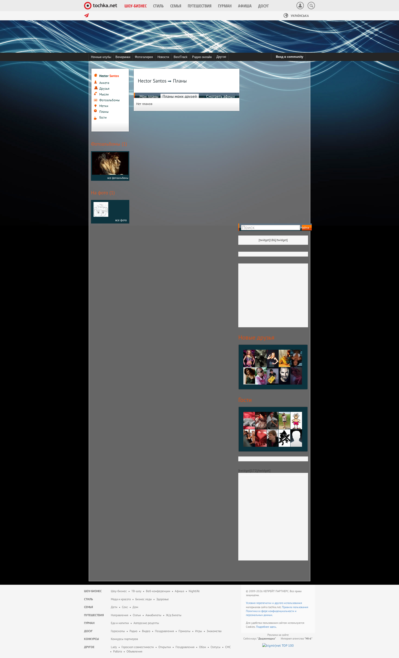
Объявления (134, 651)
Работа (117, 651)
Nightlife (194, 591)
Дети (114, 607)
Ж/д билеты (173, 615)
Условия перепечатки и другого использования (274, 603)
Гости (103, 117)
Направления (119, 615)
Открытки (164, 647)
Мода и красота (121, 599)
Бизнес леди (143, 599)
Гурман (89, 623)
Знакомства (214, 631)
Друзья (104, 88)
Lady (114, 647)
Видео (146, 631)
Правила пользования (295, 607)
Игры (198, 631)
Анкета (104, 83)
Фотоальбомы (109, 100)
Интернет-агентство (296, 638)
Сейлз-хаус (259, 638)
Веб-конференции (158, 591)
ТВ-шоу (136, 591)
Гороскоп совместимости (137, 647)
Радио (133, 631)
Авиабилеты (153, 615)
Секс (125, 607)
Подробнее (263, 626)
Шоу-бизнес (93, 591)
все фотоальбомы (117, 178)
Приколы (184, 631)
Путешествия (94, 615)
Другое (221, 56)
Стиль (88, 599)
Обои (202, 647)
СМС (228, 647)
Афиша (179, 591)
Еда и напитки (120, 623)
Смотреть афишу (220, 96)
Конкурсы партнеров (124, 639)
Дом (135, 607)
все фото (121, 220)
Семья (88, 607)
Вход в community (289, 56)
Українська (299, 16)
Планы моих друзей (180, 96)
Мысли (104, 94)
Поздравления (164, 631)
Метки (103, 106)
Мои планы (148, 96)
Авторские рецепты (146, 623)
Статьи (137, 615)
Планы (104, 112)
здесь (273, 626)
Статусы (216, 647)
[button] (135, 6)
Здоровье (162, 599)
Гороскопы (118, 631)
